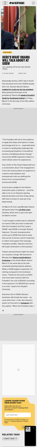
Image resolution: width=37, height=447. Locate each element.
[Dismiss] (33, 428)
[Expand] (27, 428)
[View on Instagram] (18, 369)
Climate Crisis (9, 439)
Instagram (25, 303)
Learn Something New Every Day (15, 401)
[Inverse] (17, 3)
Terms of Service (16, 421)
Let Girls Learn (24, 210)
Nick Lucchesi (10, 73)
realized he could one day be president (17, 90)
